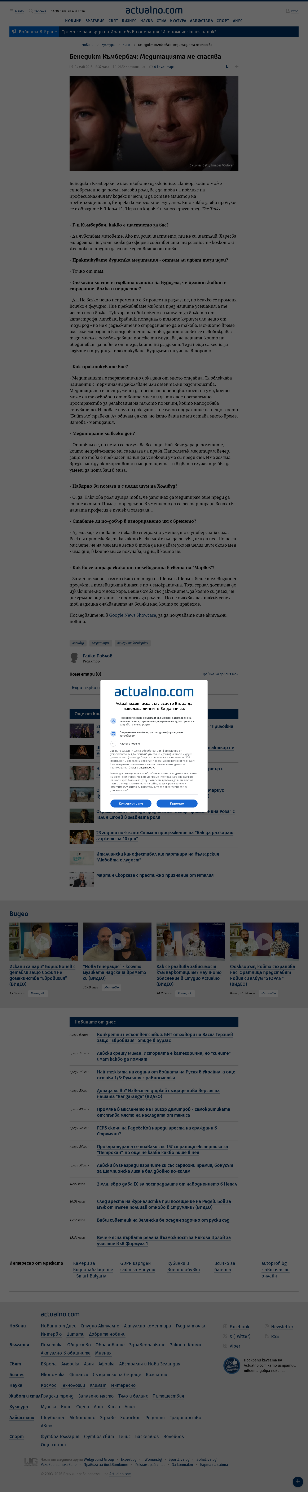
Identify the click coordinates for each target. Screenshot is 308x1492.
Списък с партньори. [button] (142, 767)
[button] (154, 744)
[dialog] (154, 746)
